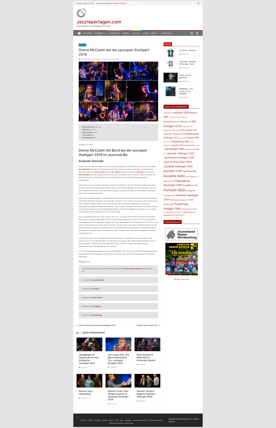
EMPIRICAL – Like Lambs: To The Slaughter (186, 91)
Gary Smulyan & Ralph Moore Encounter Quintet (146, 357)
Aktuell (126, 33)
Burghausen (169, 130)
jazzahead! (174, 149)
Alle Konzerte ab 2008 (140, 420)
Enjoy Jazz (182, 138)
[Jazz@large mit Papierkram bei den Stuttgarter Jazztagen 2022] (89, 339)
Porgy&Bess (190, 185)
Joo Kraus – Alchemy (119, 3)
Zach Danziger (84, 175)
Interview (189, 145)
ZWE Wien (180, 215)
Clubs (145, 33)
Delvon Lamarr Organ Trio (134, 268)
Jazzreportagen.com (99, 21)
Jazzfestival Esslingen (179, 157)
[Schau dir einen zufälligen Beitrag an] (196, 33)
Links (153, 33)
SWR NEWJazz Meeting (179, 200)
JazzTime (189, 171)
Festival (136, 33)
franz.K (167, 142)
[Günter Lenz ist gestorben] (171, 79)
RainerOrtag (93, 59)
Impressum (166, 33)
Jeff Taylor (95, 289)
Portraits (99, 33)
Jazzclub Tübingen (180, 153)
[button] (104, 33)
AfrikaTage (169, 113)
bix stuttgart (103, 59)
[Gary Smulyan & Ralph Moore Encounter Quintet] (147, 339)
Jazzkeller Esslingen (178, 166)
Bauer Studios (182, 117)
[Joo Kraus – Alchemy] (171, 53)
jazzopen (110, 59)
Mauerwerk (169, 181)
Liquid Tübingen (191, 176)
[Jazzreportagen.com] (79, 33)
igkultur (178, 145)
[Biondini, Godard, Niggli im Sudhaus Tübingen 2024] (147, 375)
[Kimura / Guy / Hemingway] (89, 375)
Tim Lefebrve (116, 172)
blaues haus (187, 126)
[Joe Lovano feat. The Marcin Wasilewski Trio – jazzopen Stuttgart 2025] (118, 339)
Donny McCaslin (85, 169)
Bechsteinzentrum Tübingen (178, 122)
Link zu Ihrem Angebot (155, 420)
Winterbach (171, 212)
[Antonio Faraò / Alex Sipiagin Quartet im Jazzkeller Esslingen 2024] (118, 375)
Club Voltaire (189, 130)
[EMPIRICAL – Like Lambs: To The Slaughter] (171, 93)
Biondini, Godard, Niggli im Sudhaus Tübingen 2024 (146, 394)
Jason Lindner (100, 172)
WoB (180, 212)
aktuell (182, 112)
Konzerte (87, 33)
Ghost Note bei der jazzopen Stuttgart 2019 (97, 325)
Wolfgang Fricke (84, 262)
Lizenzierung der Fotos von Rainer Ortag (121, 423)
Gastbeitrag (114, 33)
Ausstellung (173, 117)
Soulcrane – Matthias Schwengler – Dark (187, 63)
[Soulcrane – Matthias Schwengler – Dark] (171, 65)
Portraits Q (97, 420)
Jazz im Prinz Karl (178, 161)
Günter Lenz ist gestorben (185, 76)
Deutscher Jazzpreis (174, 134)
